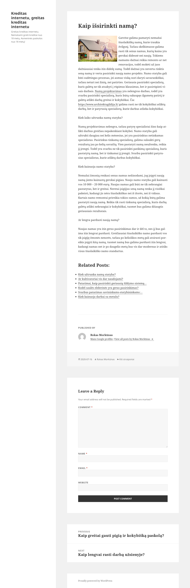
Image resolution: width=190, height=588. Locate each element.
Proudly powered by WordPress (95, 580)
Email (82, 468)
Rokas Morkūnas (106, 359)
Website (83, 482)
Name (82, 453)
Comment (85, 407)
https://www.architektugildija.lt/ (98, 104)
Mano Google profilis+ (102, 339)
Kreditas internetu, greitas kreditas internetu (27, 20)
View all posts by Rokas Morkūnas (132, 339)
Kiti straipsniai (126, 359)
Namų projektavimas (108, 91)
